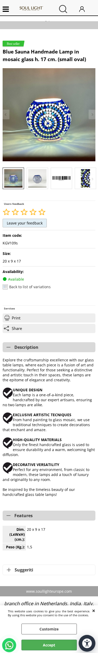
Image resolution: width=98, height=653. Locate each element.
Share (17, 328)
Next (92, 179)
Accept (49, 645)
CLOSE (93, 610)
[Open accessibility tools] (87, 643)
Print (16, 318)
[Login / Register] (86, 9)
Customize (49, 629)
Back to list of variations (30, 286)
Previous (6, 179)
